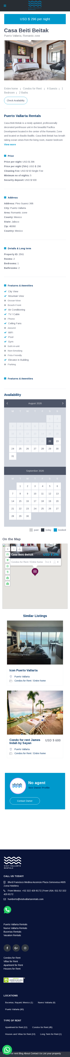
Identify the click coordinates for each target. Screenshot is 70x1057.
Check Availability (16, 100)
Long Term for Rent (51, 1034)
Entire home (11, 88)
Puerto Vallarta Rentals (15, 924)
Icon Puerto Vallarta (23, 670)
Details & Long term (19, 248)
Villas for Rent (11, 961)
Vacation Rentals (12, 935)
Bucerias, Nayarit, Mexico (19, 1002)
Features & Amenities (20, 285)
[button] (35, 572)
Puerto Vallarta (12, 35)
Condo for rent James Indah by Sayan (24, 741)
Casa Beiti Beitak (22, 554)
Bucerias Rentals (12, 931)
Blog (21, 1053)
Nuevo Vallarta (46, 1002)
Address (13, 197)
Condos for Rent (32, 88)
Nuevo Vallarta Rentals (15, 928)
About (27, 1053)
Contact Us (36, 1053)
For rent (14, 1053)
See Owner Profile (39, 787)
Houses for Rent (12, 968)
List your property (52, 1053)
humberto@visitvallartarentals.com (25, 899)
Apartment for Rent (13, 965)
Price (11, 156)
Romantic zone (31, 35)
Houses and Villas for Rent (20, 1034)
